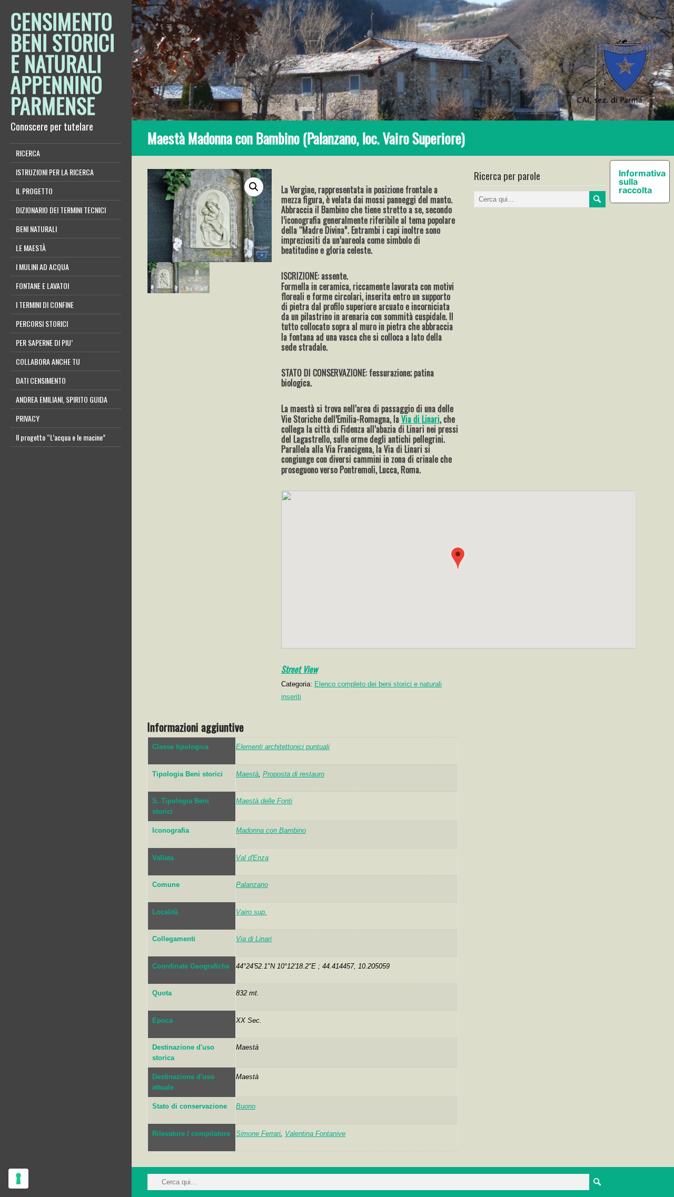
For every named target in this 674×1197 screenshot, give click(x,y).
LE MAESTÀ (31, 247)
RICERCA (28, 152)
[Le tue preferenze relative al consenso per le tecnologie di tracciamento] (18, 1179)
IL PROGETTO (34, 190)
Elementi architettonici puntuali (283, 747)
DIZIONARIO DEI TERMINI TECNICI (61, 209)
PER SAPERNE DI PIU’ (44, 342)
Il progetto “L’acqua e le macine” (60, 437)
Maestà (247, 774)
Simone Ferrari (258, 1134)
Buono (245, 1106)
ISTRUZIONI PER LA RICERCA (55, 171)
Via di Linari (420, 419)
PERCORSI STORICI (42, 323)
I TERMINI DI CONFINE (45, 304)
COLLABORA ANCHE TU (48, 361)
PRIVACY (27, 418)
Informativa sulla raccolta (642, 181)
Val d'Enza (252, 858)
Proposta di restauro (293, 774)
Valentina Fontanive (315, 1134)
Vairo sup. (251, 912)
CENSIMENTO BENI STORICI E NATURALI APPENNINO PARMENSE (63, 63)
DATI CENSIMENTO (41, 380)
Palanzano (252, 885)
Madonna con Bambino (271, 830)
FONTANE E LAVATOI (42, 285)
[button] (458, 558)
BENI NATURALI (36, 228)
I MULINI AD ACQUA (42, 266)
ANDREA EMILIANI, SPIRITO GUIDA (61, 399)
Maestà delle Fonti (264, 801)
